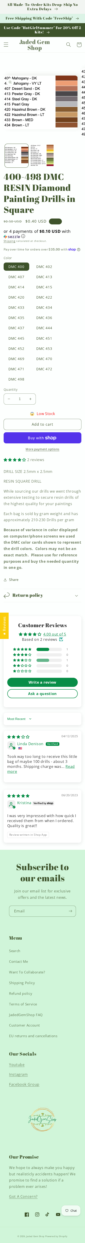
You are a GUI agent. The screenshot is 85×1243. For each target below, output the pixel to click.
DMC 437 (16, 328)
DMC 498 (16, 379)
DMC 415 (44, 287)
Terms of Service (23, 1004)
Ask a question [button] (42, 693)
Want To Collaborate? (27, 972)
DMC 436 (44, 317)
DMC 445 (16, 338)
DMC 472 (44, 369)
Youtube (16, 1064)
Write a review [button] (42, 682)
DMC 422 (44, 297)
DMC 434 (44, 307)
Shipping (9, 241)
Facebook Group (24, 1084)
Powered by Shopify (56, 1236)
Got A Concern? (23, 1196)
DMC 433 (16, 307)
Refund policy (20, 993)
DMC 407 (16, 277)
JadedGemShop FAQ (26, 1014)
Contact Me (18, 961)
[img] (18, 736)
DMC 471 (16, 369)
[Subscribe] (70, 911)
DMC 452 (16, 348)
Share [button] (14, 579)
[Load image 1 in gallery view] (16, 155)
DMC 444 (44, 328)
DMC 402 (44, 266)
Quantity (10, 389)
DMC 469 (16, 358)
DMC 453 (44, 348)
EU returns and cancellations (33, 1036)
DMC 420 (16, 297)
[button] (6, 44)
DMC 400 (16, 266)
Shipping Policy (22, 982)
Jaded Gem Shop (35, 1236)
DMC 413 (44, 277)
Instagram (18, 1074)
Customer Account (24, 1025)
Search (14, 950)
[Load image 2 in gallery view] (42, 155)
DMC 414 (16, 287)
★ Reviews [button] (4, 625)
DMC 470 (44, 358)
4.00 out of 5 (54, 634)
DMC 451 (44, 338)
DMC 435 (16, 317)
